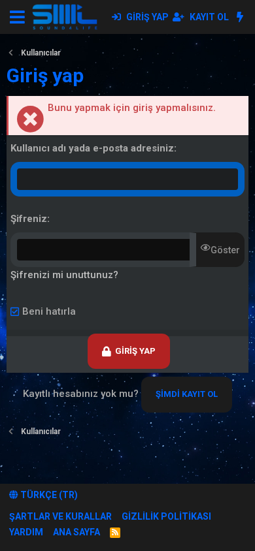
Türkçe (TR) (48, 495)
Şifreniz (28, 219)
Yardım (26, 532)
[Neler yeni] (239, 17)
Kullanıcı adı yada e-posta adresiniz (92, 148)
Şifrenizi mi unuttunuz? (64, 275)
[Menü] (17, 17)
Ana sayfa (76, 532)
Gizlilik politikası (166, 516)
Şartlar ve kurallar (60, 516)
